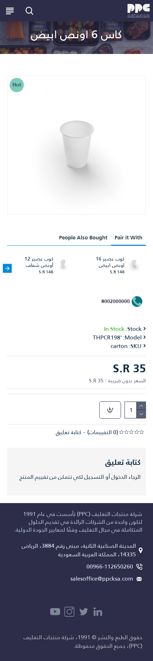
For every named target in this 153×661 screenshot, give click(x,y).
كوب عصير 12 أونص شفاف (39, 261)
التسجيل (94, 477)
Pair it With (128, 237)
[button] (145, 268)
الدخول (119, 477)
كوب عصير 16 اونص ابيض (110, 261)
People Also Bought (83, 237)
